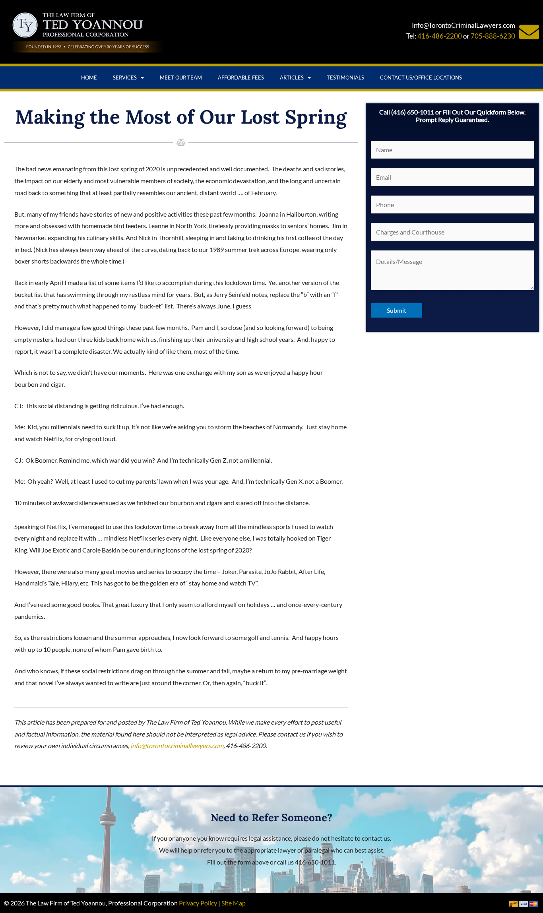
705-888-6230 (493, 36)
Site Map (233, 903)
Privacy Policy (198, 903)
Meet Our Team (181, 77)
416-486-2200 (439, 36)
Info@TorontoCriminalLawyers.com (463, 25)
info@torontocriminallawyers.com (176, 745)
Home (89, 77)
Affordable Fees (241, 77)
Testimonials (345, 77)
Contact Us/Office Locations (421, 77)
